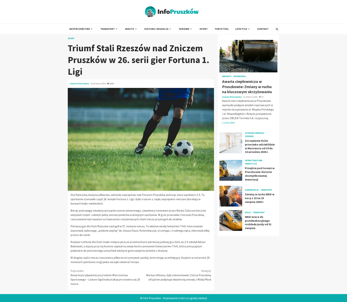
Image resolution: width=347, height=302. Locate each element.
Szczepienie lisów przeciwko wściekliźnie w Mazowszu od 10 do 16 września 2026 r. (230, 142)
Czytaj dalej (228, 122)
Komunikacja (252, 190)
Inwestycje (251, 164)
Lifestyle (241, 29)
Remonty (227, 76)
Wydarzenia (240, 76)
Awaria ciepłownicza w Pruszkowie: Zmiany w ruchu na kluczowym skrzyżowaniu (248, 56)
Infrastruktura (253, 161)
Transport (107, 29)
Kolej (248, 213)
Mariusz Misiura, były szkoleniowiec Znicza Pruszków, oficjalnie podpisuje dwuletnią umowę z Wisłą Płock (178, 275)
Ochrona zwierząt (255, 133)
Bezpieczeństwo (79, 29)
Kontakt (263, 29)
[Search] (277, 29)
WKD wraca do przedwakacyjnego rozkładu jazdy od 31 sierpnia (230, 220)
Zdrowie (184, 29)
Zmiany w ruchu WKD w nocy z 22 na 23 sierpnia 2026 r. (230, 196)
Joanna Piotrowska (79, 83)
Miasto (129, 29)
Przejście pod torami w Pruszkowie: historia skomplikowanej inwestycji (230, 170)
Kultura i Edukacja (156, 29)
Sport (204, 29)
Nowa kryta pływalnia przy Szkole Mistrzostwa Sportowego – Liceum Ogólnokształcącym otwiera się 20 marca (105, 277)
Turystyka (221, 29)
